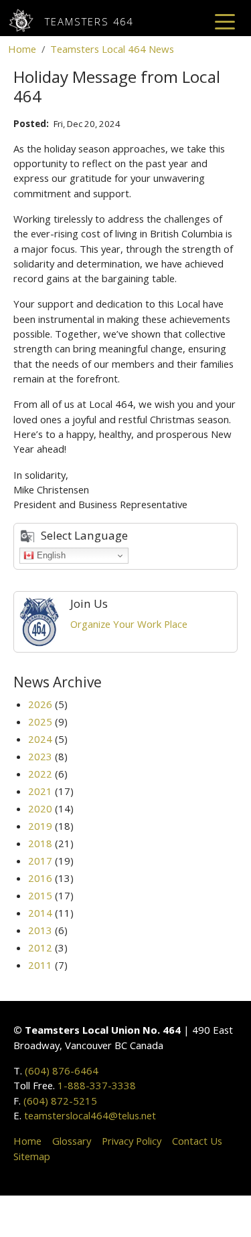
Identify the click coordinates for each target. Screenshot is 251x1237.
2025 (40, 721)
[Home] (26, 21)
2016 (40, 878)
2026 (40, 704)
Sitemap (31, 1156)
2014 (40, 912)
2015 (40, 895)
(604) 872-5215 (60, 1100)
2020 (40, 808)
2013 (40, 930)
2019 (40, 825)
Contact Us (197, 1140)
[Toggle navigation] (225, 20)
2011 (40, 965)
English (50, 555)
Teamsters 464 (89, 21)
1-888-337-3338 (97, 1085)
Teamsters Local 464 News (112, 48)
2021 (40, 791)
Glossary (71, 1140)
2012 (40, 947)
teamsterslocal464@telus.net (90, 1115)
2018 (40, 843)
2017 (40, 860)
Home (22, 48)
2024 (40, 739)
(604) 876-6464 (61, 1070)
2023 (40, 756)
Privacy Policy (131, 1140)
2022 (40, 773)
